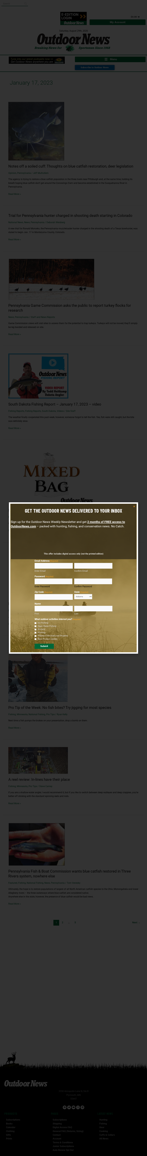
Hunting (41, 632)
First (37, 613)
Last (76, 613)
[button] (134, 506)
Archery (41, 629)
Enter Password (42, 586)
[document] (73, 578)
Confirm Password (83, 586)
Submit (44, 646)
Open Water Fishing (47, 626)
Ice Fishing (43, 623)
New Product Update (47, 639)
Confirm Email (81, 571)
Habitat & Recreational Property (53, 635)
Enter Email (40, 571)
